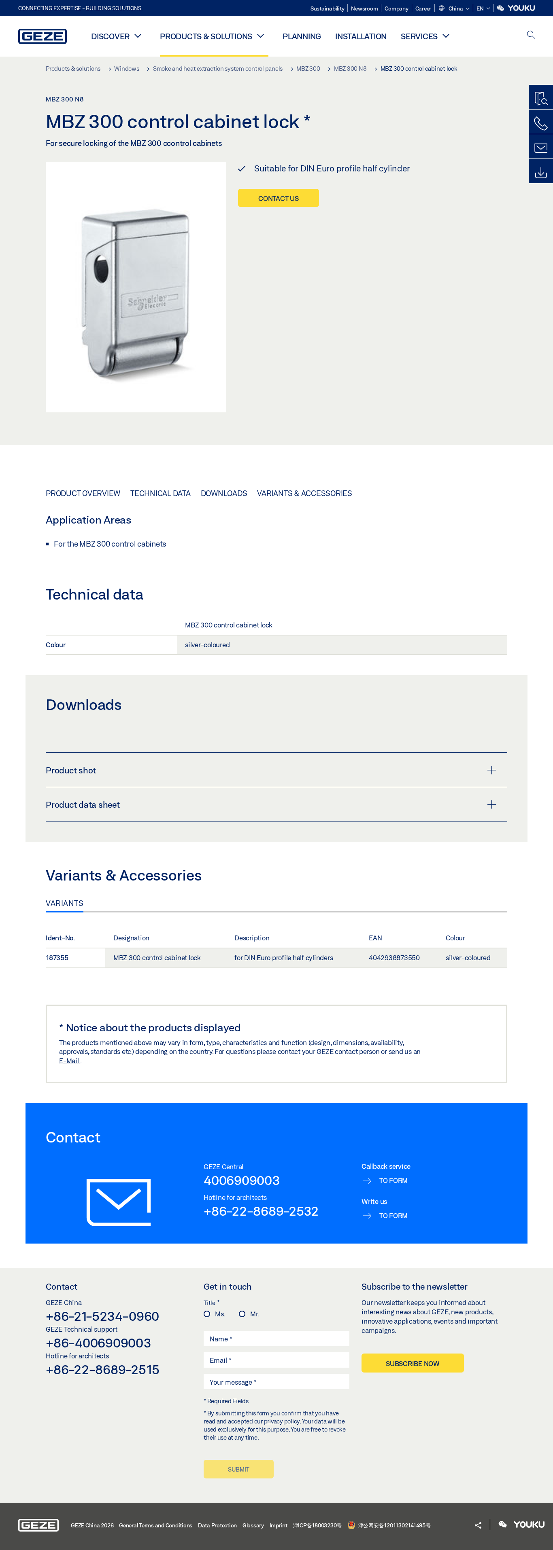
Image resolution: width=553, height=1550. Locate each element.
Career (423, 8)
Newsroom (364, 8)
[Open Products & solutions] (260, 35)
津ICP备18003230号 (317, 1525)
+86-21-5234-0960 (102, 1316)
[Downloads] (541, 173)
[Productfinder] (541, 99)
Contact (61, 1286)
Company (396, 8)
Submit (238, 1469)
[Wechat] (501, 8)
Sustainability (328, 8)
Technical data (160, 493)
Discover (110, 36)
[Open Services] (446, 35)
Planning (302, 36)
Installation (361, 36)
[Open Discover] (138, 35)
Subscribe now (413, 1363)
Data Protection (217, 1525)
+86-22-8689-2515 (103, 1369)
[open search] (531, 35)
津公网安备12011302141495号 (394, 1525)
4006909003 (242, 1180)
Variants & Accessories (304, 493)
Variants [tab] (64, 903)
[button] (454, 9)
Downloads (224, 493)
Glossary (253, 1525)
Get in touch (228, 1286)
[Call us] (541, 124)
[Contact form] (541, 148)
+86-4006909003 (98, 1342)
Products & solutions (206, 36)
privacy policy (282, 1421)
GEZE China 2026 (92, 1525)
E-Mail (69, 1060)
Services (419, 36)
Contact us (278, 198)
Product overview (83, 493)
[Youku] (521, 8)
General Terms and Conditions (155, 1525)
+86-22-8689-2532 (261, 1211)
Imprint (278, 1525)
